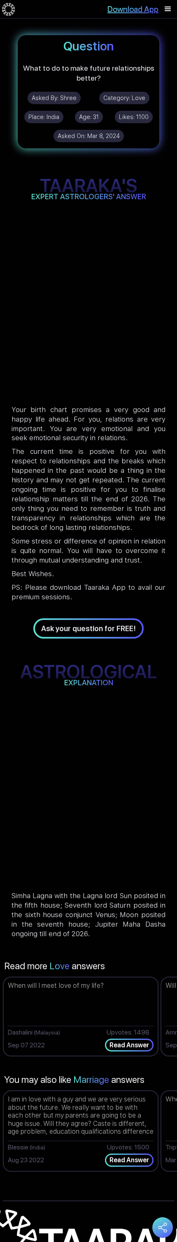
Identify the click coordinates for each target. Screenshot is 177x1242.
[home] (8, 9)
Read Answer (129, 1045)
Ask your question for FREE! (88, 628)
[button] (168, 9)
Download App (132, 9)
